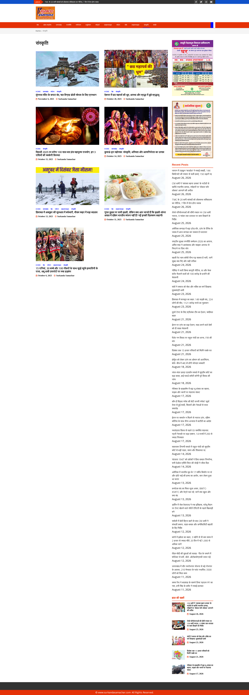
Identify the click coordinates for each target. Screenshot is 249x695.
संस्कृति (146, 25)
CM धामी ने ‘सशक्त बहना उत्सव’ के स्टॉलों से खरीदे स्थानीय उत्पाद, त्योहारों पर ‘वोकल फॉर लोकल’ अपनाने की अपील (190, 187)
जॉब (126, 25)
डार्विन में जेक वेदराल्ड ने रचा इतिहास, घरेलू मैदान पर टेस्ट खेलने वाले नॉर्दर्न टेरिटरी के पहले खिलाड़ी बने (192, 508)
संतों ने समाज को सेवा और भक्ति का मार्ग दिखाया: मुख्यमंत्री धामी (199, 637)
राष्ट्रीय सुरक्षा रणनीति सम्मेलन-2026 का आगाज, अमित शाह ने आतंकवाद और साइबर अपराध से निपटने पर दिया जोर (192, 245)
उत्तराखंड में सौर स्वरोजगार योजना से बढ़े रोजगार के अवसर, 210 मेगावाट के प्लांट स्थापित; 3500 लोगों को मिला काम (192, 570)
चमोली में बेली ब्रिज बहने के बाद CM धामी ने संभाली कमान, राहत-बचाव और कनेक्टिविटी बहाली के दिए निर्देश (192, 524)
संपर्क (154, 25)
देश (38, 25)
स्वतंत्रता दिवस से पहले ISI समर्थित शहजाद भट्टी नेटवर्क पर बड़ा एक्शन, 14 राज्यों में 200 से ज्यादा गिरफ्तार (192, 434)
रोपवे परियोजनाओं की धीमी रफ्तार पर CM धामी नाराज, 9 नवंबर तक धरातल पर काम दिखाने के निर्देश (77, 2)
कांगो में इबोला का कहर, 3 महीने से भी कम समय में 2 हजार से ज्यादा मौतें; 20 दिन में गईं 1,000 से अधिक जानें (192, 541)
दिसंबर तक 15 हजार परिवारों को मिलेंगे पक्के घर (192, 350)
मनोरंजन (78, 25)
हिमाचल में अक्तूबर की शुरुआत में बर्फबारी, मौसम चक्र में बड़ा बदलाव (67, 212)
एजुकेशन (88, 25)
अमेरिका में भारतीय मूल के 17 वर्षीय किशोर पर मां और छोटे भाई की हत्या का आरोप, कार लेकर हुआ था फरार (192, 476)
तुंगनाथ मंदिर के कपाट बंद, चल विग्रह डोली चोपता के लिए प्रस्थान (66, 95)
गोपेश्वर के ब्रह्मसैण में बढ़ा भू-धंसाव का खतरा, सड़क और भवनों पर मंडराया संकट (200, 667)
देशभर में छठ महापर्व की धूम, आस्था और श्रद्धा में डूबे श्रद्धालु (131, 95)
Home (38, 31)
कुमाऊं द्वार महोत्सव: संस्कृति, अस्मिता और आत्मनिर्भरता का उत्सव (134, 152)
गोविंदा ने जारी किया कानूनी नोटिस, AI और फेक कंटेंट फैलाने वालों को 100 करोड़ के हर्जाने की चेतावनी (191, 274)
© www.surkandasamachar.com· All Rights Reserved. (124, 692)
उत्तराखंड (59, 25)
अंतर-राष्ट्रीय (47, 25)
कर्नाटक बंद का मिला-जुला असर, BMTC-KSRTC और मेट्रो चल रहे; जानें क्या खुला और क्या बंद (191, 492)
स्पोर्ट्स (97, 25)
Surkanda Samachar (67, 99)
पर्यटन (118, 25)
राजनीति (68, 25)
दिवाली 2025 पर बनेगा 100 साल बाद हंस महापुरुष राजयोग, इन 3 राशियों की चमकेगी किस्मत (66, 153)
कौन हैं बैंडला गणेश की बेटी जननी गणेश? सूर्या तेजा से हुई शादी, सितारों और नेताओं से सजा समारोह (190, 405)
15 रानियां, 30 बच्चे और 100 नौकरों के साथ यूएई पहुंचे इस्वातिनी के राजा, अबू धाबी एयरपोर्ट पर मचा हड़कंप (67, 270)
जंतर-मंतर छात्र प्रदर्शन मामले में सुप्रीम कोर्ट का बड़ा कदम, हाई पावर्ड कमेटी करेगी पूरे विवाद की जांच (192, 376)
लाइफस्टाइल (108, 25)
